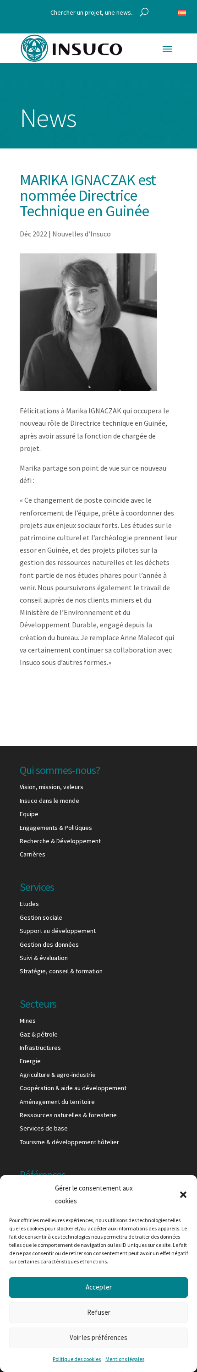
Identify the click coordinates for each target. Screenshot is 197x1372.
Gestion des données (49, 944)
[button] (183, 1194)
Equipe (29, 814)
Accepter (99, 1287)
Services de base (44, 1128)
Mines (28, 1020)
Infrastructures (40, 1047)
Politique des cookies (77, 1359)
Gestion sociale (41, 917)
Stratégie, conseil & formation (61, 971)
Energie (30, 1061)
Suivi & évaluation (44, 958)
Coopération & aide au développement (73, 1088)
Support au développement (58, 931)
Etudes (29, 904)
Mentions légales (124, 1359)
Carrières (32, 854)
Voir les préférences (98, 1337)
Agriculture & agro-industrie (58, 1074)
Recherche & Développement (60, 841)
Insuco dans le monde (49, 800)
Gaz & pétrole (39, 1034)
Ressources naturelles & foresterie (68, 1115)
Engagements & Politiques (56, 827)
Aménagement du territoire (57, 1102)
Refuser (98, 1312)
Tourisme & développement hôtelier (69, 1142)
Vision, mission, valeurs (51, 787)
